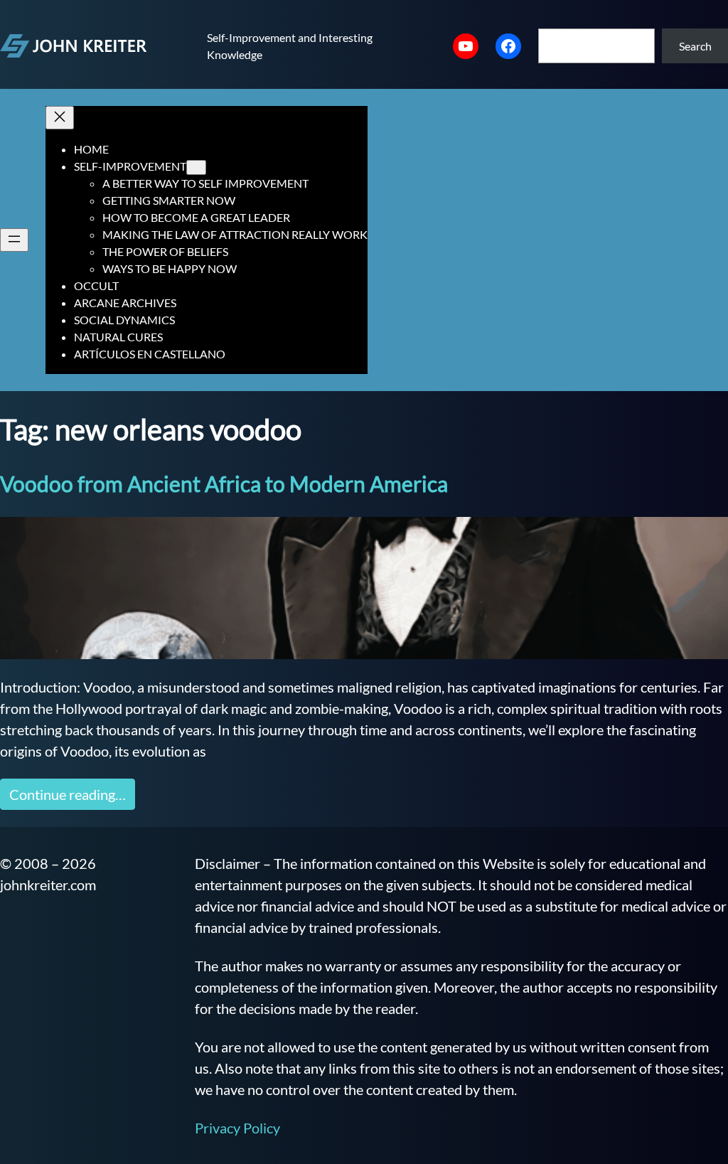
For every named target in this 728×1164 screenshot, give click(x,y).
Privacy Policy (237, 1127)
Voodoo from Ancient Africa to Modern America (224, 483)
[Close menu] (60, 117)
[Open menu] (14, 240)
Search (695, 46)
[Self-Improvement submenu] (196, 167)
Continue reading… (67, 794)
